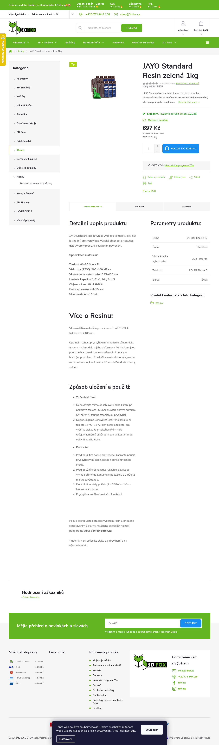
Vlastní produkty (26, 220)
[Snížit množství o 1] (157, 151)
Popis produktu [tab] (93, 206)
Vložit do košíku (183, 148)
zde (133, 731)
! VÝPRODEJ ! (24, 211)
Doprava (97, 675)
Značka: (149, 191)
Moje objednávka (17, 14)
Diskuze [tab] (186, 206)
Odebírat (191, 623)
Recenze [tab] (139, 206)
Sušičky (21, 96)
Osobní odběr (100, 695)
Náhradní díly (24, 105)
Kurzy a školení (25, 193)
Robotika (22, 114)
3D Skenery (23, 202)
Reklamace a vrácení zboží (44, 14)
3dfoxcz (182, 682)
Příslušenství (24, 141)
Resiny (20, 150)
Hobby (20, 176)
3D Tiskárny (23, 87)
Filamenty (22, 78)
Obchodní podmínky (103, 690)
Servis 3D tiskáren (27, 159)
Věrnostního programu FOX (179, 165)
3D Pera (21, 132)
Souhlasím (151, 730)
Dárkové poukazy (26, 167)
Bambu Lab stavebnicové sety (36, 183)
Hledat (131, 28)
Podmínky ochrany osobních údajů (108, 702)
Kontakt (97, 670)
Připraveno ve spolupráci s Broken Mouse (189, 738)
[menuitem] (21, 42)
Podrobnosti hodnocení (187, 83)
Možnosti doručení (158, 120)
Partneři (97, 685)
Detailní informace (187, 102)
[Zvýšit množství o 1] (157, 146)
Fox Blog (97, 708)
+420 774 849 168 (187, 676)
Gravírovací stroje (26, 123)
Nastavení (65, 739)
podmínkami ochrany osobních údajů (157, 631)
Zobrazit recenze (30, 597)
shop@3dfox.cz (186, 670)
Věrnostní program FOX (105, 680)
